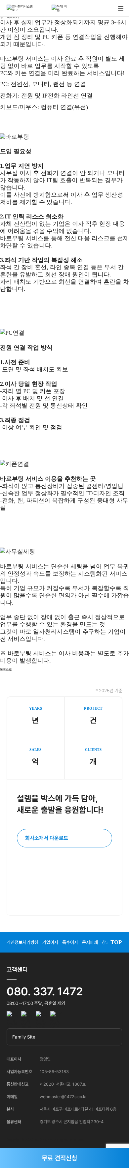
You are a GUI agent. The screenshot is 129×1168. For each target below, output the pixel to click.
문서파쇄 (90, 942)
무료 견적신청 (59, 1158)
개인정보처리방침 (22, 942)
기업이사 (50, 942)
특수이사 (70, 942)
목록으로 (6, 669)
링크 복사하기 (9, 17)
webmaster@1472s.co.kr (63, 1096)
